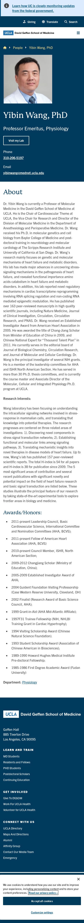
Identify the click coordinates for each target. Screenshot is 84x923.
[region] (42, 897)
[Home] (5, 47)
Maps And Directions (16, 834)
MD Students (11, 756)
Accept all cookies (42, 901)
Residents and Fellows (16, 762)
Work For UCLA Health (17, 804)
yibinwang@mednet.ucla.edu (23, 173)
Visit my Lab (16, 140)
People (18, 47)
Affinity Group (11, 846)
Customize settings (42, 912)
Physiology (29, 682)
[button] (50, 22)
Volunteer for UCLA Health (19, 810)
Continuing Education (16, 780)
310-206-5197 (13, 158)
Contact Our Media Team (18, 852)
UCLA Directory (12, 828)
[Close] (78, 879)
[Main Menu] (78, 32)
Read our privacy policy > (43, 892)
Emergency (10, 857)
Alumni (7, 840)
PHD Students (12, 768)
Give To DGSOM (12, 798)
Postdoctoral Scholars (16, 774)
